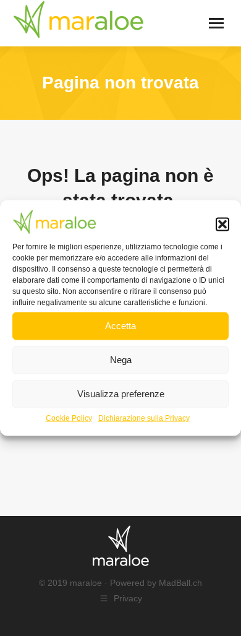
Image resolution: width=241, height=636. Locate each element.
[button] (222, 224)
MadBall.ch (180, 583)
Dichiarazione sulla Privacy (144, 417)
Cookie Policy (69, 417)
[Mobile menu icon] (216, 23)
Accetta (120, 325)
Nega (121, 360)
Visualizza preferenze (120, 394)
